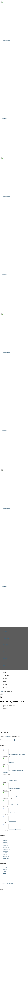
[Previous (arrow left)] (0, 889)
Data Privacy (10, 883)
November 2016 (6, 847)
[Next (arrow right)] (2, 889)
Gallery (6, 645)
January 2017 (6, 845)
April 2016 (5, 854)
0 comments (6, 706)
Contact (6, 665)
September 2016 (6, 849)
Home (5, 631)
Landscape (5, 867)
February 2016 (6, 856)
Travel (4, 873)
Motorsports (5, 869)
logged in (8, 736)
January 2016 (6, 858)
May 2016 (5, 852)
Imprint (3, 883)
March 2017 (5, 843)
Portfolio (6, 638)
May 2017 (5, 842)
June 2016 (5, 851)
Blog (5, 651)
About (5, 658)
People (4, 871)
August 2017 (6, 840)
